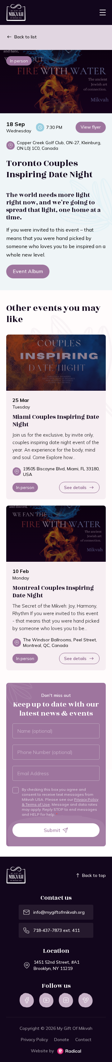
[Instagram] (65, 1000)
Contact (83, 1039)
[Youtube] (46, 1000)
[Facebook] (26, 1000)
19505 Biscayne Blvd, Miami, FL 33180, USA (61, 471)
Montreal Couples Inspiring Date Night (53, 591)
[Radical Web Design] (69, 1051)
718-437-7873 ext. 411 (56, 930)
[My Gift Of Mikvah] (16, 12)
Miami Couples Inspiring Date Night (55, 420)
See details (75, 487)
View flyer (91, 127)
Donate (61, 1039)
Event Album (28, 271)
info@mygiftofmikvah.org (59, 912)
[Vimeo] (85, 1000)
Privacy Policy (34, 1039)
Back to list (25, 37)
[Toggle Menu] (103, 12)
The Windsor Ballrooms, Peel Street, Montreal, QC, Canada (60, 642)
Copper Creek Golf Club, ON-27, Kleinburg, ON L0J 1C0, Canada (59, 145)
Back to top (94, 875)
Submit (52, 830)
